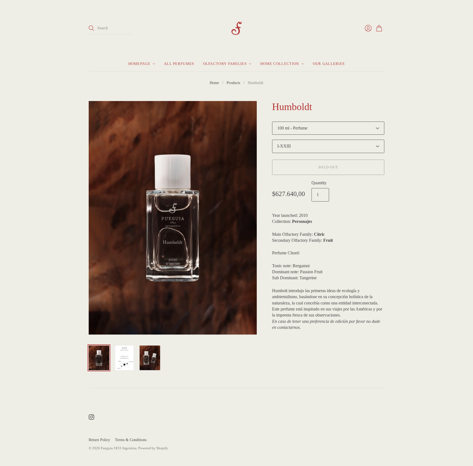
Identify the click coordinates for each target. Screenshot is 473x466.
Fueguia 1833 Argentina (119, 448)
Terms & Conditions (130, 440)
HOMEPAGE (139, 64)
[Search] (91, 28)
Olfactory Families (225, 64)
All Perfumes (179, 64)
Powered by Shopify (153, 448)
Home (214, 83)
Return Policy (99, 440)
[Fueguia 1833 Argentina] (236, 28)
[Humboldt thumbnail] (99, 358)
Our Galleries (329, 64)
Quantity (319, 182)
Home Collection (279, 64)
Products (233, 83)
